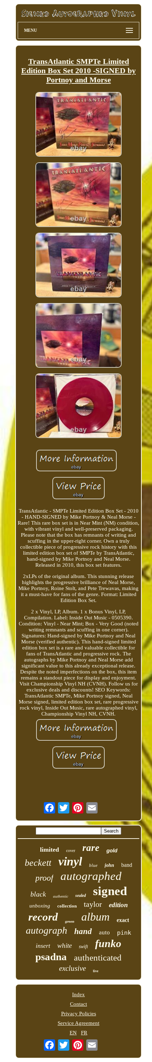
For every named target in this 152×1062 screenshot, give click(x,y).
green (69, 921)
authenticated (98, 957)
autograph (46, 930)
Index (78, 994)
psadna (51, 956)
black (38, 894)
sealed (80, 895)
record (43, 917)
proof (44, 877)
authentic (60, 896)
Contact (78, 1004)
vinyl (70, 861)
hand (83, 931)
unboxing (39, 906)
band (126, 865)
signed (110, 891)
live (95, 971)
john (109, 865)
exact (123, 920)
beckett (38, 863)
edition (118, 905)
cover (70, 850)
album (95, 916)
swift (83, 946)
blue (93, 865)
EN (73, 1032)
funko (108, 943)
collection (67, 906)
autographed (91, 876)
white (64, 945)
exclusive (72, 968)
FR (84, 1032)
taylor (93, 904)
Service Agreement (78, 1023)
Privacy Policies (78, 1013)
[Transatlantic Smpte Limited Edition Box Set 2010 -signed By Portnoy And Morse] (78, 125)
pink (124, 932)
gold (111, 850)
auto (104, 932)
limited (49, 849)
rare (90, 847)
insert (43, 945)
